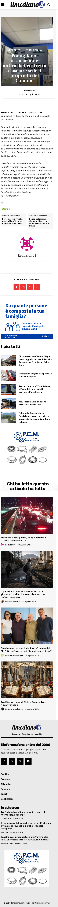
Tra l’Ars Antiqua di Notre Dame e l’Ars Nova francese (23, 703)
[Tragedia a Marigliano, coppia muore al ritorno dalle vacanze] (27, 515)
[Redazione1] (27, 243)
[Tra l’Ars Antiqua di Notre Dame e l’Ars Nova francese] (27, 679)
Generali (5, 832)
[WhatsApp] (37, 287)
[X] (23, 287)
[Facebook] (16, 287)
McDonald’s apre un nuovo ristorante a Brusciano (32, 403)
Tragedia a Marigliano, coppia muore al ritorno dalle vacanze (24, 539)
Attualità (13, 50)
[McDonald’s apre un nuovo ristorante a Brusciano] (8, 403)
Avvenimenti (7, 843)
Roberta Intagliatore (14, 709)
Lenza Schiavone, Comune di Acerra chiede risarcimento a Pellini (40, 222)
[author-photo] (3, 544)
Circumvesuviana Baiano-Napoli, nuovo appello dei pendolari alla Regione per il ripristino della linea (35, 360)
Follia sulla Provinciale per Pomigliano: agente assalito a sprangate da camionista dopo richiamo (34, 417)
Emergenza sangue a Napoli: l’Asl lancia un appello (35, 375)
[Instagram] (12, 761)
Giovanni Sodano (12, 601)
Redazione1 (30, 90)
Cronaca (5, 819)
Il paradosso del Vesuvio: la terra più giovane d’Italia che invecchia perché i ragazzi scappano (23, 594)
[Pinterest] (30, 287)
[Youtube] (28, 761)
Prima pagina (33, 50)
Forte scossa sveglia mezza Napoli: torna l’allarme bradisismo (12, 221)
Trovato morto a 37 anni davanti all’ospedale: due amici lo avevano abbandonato (35, 389)
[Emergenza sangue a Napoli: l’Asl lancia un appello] (8, 375)
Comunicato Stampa (14, 655)
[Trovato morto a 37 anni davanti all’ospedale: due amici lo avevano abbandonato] (8, 389)
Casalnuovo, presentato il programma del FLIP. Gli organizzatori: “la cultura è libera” (26, 649)
